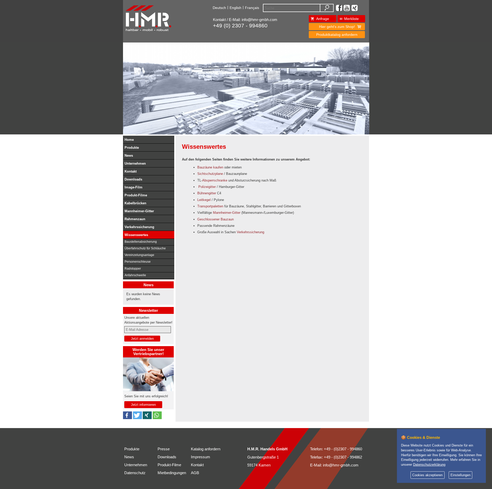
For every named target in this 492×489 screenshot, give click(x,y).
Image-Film (133, 187)
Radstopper (133, 268)
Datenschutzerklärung (429, 464)
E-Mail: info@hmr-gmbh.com (334, 465)
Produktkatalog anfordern (336, 35)
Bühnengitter (206, 193)
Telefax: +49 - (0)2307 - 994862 (336, 457)
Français (252, 8)
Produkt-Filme (136, 195)
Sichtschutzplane (210, 174)
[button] (127, 415)
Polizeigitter (207, 187)
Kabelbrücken (135, 203)
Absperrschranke (214, 180)
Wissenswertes (136, 235)
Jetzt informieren (143, 405)
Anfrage (322, 19)
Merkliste (351, 19)
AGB (195, 473)
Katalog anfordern (205, 449)
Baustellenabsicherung (141, 241)
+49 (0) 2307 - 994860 (240, 26)
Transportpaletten (210, 206)
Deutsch (219, 8)
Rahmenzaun (135, 219)
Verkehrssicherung (139, 227)
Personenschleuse (138, 261)
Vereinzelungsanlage (139, 255)
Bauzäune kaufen (210, 167)
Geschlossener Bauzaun (215, 219)
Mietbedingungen (172, 473)
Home (129, 140)
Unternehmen (135, 163)
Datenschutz (135, 473)
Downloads (133, 179)
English (235, 8)
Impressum (200, 457)
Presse (164, 449)
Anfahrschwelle (135, 275)
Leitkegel (204, 200)
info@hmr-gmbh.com (259, 20)
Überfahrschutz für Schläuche (145, 248)
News (129, 155)
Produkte (132, 148)
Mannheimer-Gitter (139, 211)
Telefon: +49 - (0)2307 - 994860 (336, 449)
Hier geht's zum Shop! (337, 27)
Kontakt (131, 171)
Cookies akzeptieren (427, 475)
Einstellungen (460, 475)
